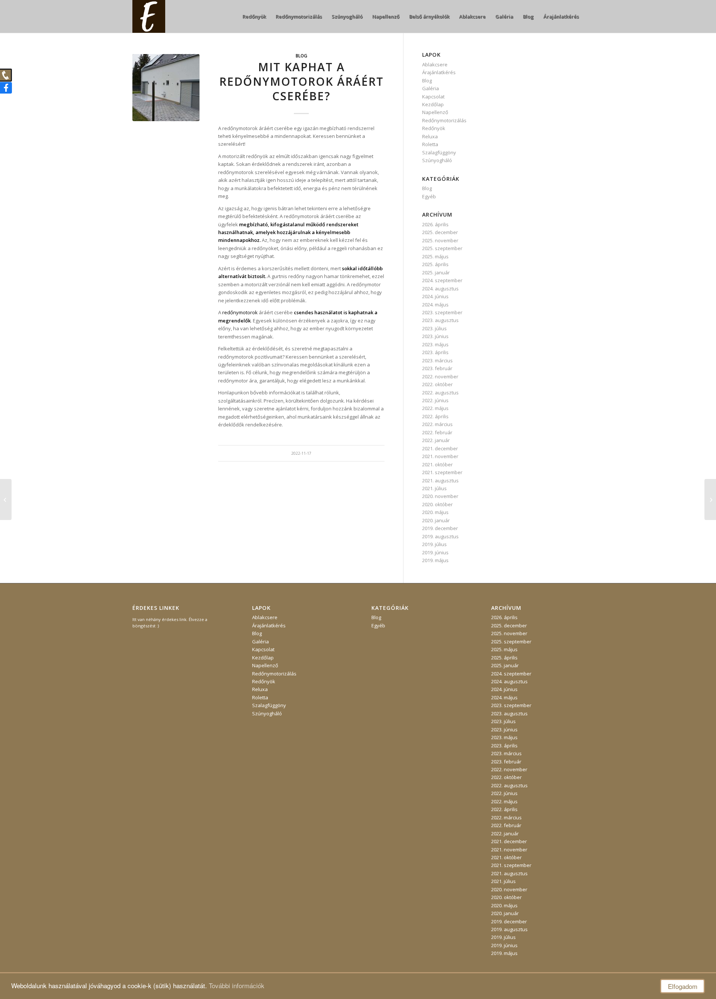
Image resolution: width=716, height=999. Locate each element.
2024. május (435, 304)
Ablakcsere (435, 64)
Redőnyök (433, 128)
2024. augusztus (440, 288)
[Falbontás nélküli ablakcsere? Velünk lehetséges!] (6, 499)
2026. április (435, 224)
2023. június (435, 336)
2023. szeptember (442, 312)
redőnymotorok (240, 312)
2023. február (437, 368)
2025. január (436, 272)
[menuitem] (254, 16)
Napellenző (435, 112)
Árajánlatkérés (439, 72)
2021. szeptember (442, 472)
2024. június (435, 296)
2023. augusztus (440, 320)
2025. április (435, 264)
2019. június (435, 552)
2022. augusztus (440, 392)
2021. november (440, 456)
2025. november (440, 240)
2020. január (436, 520)
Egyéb (429, 196)
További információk (236, 985)
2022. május (435, 408)
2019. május (435, 560)
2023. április (435, 352)
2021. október (437, 464)
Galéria (430, 88)
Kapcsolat (433, 96)
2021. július (434, 488)
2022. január (436, 440)
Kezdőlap (433, 104)
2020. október (437, 504)
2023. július (434, 328)
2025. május (435, 256)
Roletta (430, 144)
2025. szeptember (442, 248)
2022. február (437, 432)
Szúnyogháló (437, 160)
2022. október (437, 384)
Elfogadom (682, 986)
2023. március (437, 360)
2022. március (437, 424)
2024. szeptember (442, 280)
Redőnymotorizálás (444, 120)
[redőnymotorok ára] (166, 87)
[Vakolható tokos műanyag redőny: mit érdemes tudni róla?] (710, 499)
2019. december (440, 528)
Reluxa (430, 136)
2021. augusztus (440, 480)
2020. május (435, 512)
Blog (301, 56)
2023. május (435, 344)
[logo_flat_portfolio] (148, 16)
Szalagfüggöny (439, 152)
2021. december (440, 448)
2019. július (434, 544)
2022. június (435, 400)
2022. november (440, 376)
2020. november (440, 496)
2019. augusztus (440, 536)
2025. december (440, 232)
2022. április (435, 416)
